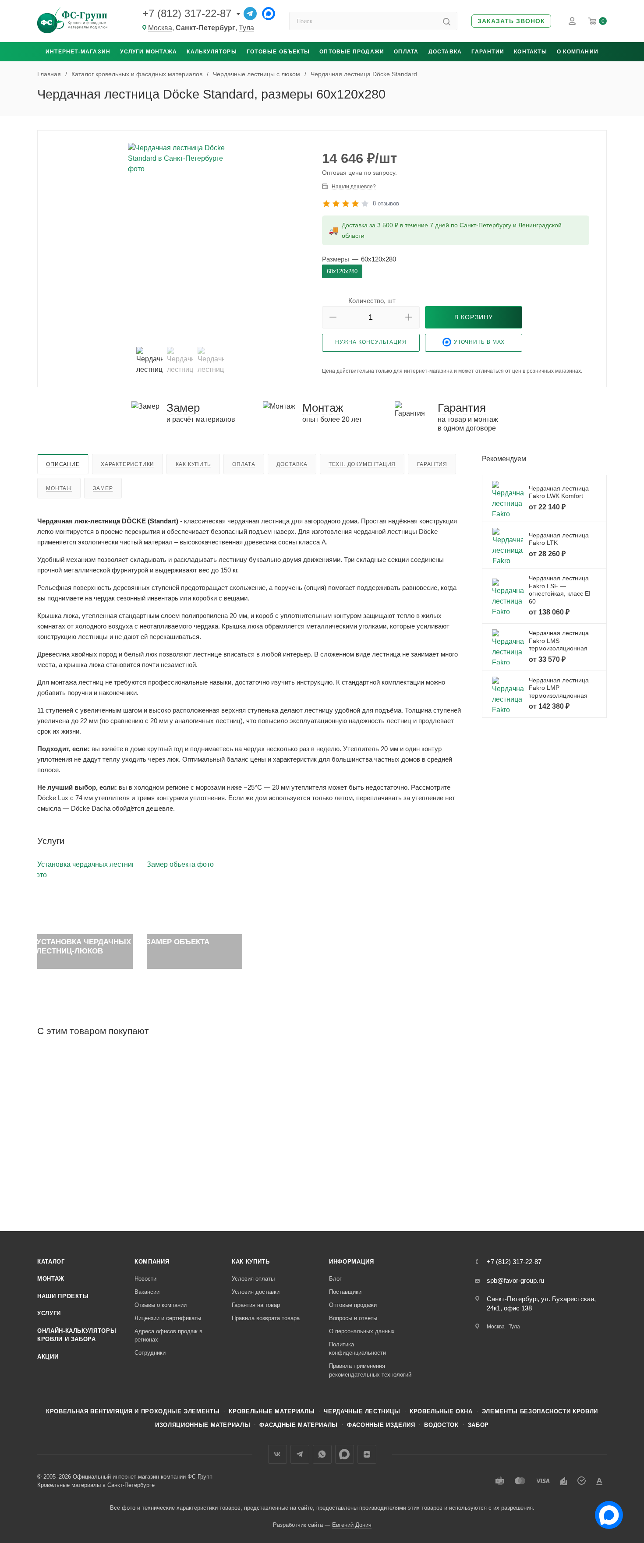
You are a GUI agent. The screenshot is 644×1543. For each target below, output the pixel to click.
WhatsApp (322, 1454)
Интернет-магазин (78, 52)
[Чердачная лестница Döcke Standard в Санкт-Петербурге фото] (180, 241)
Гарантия (432, 464)
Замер (103, 488)
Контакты (530, 52)
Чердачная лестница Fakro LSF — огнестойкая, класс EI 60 (560, 590)
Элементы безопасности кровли (540, 1411)
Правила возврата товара (266, 1318)
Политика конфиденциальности (357, 1348)
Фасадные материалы (298, 1425)
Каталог (51, 1261)
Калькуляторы (212, 52)
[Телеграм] (250, 13)
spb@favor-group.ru (515, 1280)
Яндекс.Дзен (366, 1454)
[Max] (268, 13)
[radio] (342, 271)
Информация (351, 1261)
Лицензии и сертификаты (167, 1318)
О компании (577, 52)
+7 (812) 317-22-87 (186, 13)
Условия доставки (256, 1292)
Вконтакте (277, 1454)
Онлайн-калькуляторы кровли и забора (76, 1335)
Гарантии (487, 52)
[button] (511, 21)
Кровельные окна (441, 1411)
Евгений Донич (352, 1525)
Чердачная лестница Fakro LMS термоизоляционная (559, 640)
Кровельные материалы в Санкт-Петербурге (96, 1485)
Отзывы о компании (160, 1305)
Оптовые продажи (351, 52)
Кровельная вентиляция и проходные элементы (132, 1411)
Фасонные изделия (381, 1425)
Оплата (406, 52)
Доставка (445, 52)
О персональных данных (362, 1331)
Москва (160, 28)
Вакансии (146, 1292)
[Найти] (446, 21)
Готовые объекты (278, 52)
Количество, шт (372, 300)
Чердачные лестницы (362, 1411)
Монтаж (59, 488)
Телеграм (299, 1454)
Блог (335, 1278)
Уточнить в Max (479, 342)
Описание (62, 464)
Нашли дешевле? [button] (354, 187)
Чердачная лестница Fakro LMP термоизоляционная (559, 688)
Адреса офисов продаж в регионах (168, 1335)
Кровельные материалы (272, 1411)
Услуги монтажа (148, 52)
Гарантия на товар (256, 1305)
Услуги (49, 1313)
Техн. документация (362, 464)
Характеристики (127, 464)
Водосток (441, 1425)
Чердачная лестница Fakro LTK (559, 539)
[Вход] (572, 21)
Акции (47, 1356)
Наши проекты (63, 1296)
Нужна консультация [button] (371, 342)
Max (344, 1454)
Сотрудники (150, 1352)
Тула (246, 28)
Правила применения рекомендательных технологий (370, 1370)
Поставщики (345, 1292)
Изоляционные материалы (202, 1425)
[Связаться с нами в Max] (605, 1511)
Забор (478, 1425)
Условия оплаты (253, 1278)
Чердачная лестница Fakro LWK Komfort (559, 492)
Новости (145, 1278)
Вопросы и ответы (353, 1318)
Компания (151, 1261)
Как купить (193, 464)
